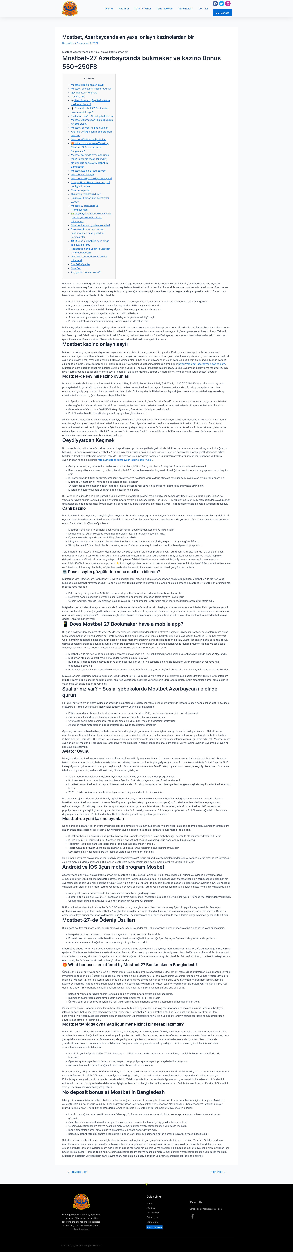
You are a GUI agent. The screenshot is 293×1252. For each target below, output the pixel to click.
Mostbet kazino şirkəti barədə (88, 170)
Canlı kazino (78, 96)
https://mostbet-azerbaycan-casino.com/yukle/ (125, 459)
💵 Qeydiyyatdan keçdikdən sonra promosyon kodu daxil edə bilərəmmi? (91, 217)
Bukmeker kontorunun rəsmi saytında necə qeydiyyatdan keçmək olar (87, 233)
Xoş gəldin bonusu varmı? (86, 272)
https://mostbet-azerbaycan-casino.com (201, 363)
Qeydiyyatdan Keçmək (84, 92)
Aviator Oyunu (79, 123)
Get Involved (165, 8)
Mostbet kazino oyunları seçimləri (90, 225)
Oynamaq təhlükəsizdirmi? (86, 194)
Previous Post (77, 1171)
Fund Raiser (186, 8)
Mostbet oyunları (80, 190)
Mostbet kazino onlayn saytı (87, 84)
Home (109, 8)
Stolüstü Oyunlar (80, 264)
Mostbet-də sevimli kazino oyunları (91, 88)
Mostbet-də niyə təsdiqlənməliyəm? (91, 178)
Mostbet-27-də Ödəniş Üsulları (88, 139)
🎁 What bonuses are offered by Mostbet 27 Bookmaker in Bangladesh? (90, 147)
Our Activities (143, 8)
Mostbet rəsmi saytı (82, 174)
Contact (203, 8)
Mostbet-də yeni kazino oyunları (89, 127)
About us (124, 8)
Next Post (218, 1171)
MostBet (76, 268)
